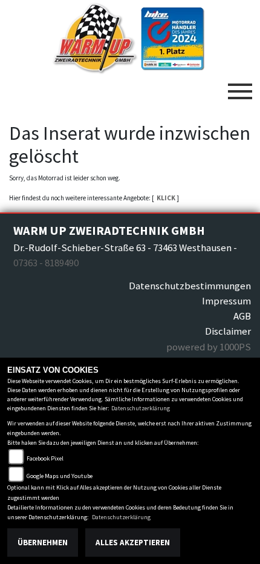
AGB (242, 316)
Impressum (226, 300)
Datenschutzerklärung (140, 408)
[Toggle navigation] (240, 86)
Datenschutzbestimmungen (190, 285)
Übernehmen (43, 542)
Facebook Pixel (45, 458)
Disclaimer (228, 331)
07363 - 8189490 (46, 262)
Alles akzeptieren (133, 542)
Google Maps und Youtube (60, 476)
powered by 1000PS (208, 346)
